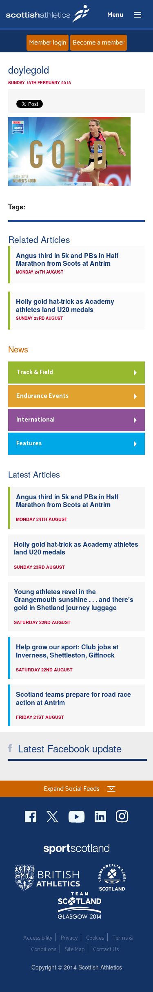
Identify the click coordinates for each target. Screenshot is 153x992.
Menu (134, 15)
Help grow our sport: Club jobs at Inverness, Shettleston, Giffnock (67, 650)
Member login (47, 42)
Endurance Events (42, 396)
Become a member (98, 42)
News (18, 349)
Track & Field (34, 372)
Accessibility (37, 938)
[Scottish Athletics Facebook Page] (31, 815)
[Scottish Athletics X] (53, 815)
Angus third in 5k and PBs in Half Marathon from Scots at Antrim (67, 259)
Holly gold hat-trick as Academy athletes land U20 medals (65, 305)
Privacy (69, 938)
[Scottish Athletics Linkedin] (101, 815)
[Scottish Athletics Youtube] (77, 815)
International (35, 420)
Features (29, 443)
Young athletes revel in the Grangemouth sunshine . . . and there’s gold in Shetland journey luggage (73, 599)
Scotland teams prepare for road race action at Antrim (73, 698)
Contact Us (106, 949)
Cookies (95, 938)
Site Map (74, 949)
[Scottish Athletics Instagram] (122, 815)
